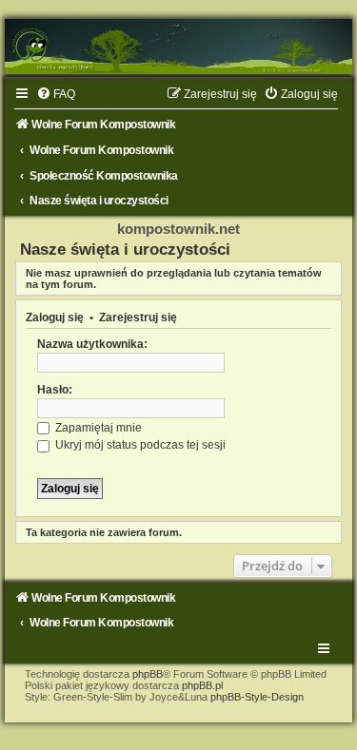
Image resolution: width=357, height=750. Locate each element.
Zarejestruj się (138, 317)
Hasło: (54, 389)
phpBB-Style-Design (257, 696)
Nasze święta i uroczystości (125, 249)
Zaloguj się (55, 317)
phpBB (147, 674)
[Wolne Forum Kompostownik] (178, 46)
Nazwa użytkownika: (92, 344)
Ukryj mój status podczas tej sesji (139, 445)
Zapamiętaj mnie (97, 427)
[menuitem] (55, 94)
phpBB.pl (202, 685)
